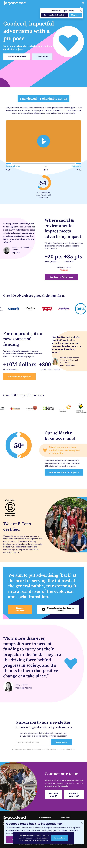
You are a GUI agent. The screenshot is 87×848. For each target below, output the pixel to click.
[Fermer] (81, 822)
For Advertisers (44, 817)
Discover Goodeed (17, 56)
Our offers (65, 817)
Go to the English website (55, 15)
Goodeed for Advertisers (61, 277)
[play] (43, 141)
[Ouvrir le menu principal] (81, 3)
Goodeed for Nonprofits (19, 376)
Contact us (42, 56)
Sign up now (61, 742)
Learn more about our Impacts (64, 472)
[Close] (81, 11)
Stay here (75, 15)
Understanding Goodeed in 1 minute (60, 609)
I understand (59, 838)
